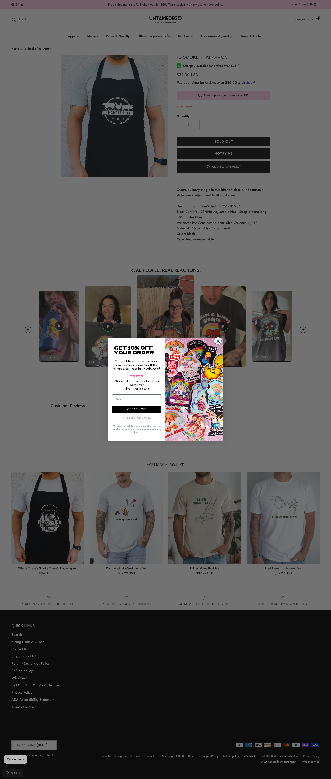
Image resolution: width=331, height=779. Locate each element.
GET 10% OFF (136, 409)
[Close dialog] (218, 341)
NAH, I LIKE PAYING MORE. (137, 418)
